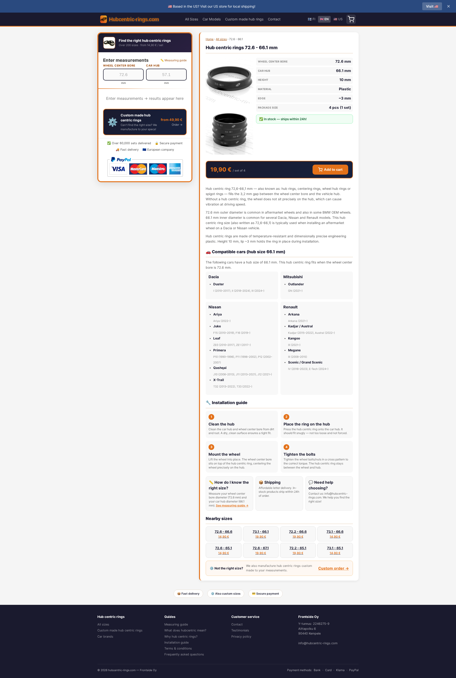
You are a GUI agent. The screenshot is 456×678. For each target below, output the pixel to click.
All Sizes (191, 19)
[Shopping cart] (351, 19)
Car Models (212, 19)
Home (210, 39)
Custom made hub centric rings (119, 630)
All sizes (221, 39)
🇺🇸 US (337, 19)
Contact (274, 19)
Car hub (153, 65)
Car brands (105, 636)
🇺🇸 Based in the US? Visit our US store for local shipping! (211, 6)
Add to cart (333, 170)
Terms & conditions (178, 648)
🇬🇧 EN (324, 19)
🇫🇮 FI (311, 19)
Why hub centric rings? (180, 636)
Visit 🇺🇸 (432, 6)
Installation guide (176, 642)
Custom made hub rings (244, 19)
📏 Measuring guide (173, 60)
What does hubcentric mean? (185, 630)
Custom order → (333, 568)
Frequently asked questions (184, 654)
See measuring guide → (232, 505)
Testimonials (240, 630)
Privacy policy (241, 636)
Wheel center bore (119, 65)
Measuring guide (176, 624)
